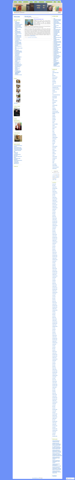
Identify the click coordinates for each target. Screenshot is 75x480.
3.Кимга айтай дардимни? (18, 148)
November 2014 (54, 289)
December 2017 (54, 237)
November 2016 (54, 256)
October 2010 (54, 357)
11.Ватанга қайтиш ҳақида (18, 160)
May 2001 (53, 434)
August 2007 (54, 403)
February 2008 (54, 394)
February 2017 (54, 252)
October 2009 (54, 373)
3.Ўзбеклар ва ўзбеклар (18, 24)
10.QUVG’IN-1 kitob (56, 30)
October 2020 (54, 200)
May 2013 (53, 314)
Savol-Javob (29, 37)
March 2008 (54, 393)
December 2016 (54, 255)
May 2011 (53, 348)
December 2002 (54, 425)
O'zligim (53, 125)
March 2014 (54, 301)
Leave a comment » (34, 37)
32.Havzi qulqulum (56, 55)
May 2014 (53, 298)
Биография (54, 81)
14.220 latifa (55, 34)
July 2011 (53, 345)
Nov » (55, 179)
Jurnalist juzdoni (54, 105)
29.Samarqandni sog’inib (57, 52)
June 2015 (54, 280)
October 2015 (54, 274)
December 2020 (54, 198)
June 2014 (54, 296)
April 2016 (53, 265)
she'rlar (53, 149)
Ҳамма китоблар (54, 137)
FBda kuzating (17, 16)
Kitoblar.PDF (54, 109)
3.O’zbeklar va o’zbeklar (57, 20)
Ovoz (31, 1)
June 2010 (54, 363)
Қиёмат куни (54, 135)
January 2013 (54, 320)
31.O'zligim (55, 54)
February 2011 (54, 351)
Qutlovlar (53, 140)
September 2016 (54, 259)
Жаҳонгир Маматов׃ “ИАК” (56, 445)
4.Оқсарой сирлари (18, 25)
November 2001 (54, 428)
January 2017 (54, 253)
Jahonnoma (18, 5)
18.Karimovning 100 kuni (57, 41)
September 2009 (54, 375)
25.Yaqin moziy (56, 48)
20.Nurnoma (55, 43)
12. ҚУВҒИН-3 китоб (18, 37)
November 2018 (54, 222)
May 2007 (53, 406)
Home (15, 1)
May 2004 (53, 419)
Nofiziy (53, 122)
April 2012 (53, 332)
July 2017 (53, 244)
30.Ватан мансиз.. (18, 61)
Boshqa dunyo (54, 78)
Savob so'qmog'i (54, 146)
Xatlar (53, 162)
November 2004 (54, 416)
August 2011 (54, 344)
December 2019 (54, 204)
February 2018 (54, 234)
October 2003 (54, 422)
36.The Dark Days (17, 70)
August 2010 (54, 360)
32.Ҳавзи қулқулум (18, 63)
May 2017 (53, 247)
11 (56, 174)
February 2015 (54, 284)
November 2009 (54, 372)
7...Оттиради (16, 153)
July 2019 (53, 210)
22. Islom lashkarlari (57, 45)
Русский (53, 90)
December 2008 (54, 384)
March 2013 (54, 317)
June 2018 (54, 228)
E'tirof (53, 99)
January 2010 (54, 369)
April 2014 (53, 299)
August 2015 (54, 277)
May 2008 (53, 390)
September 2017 (54, 241)
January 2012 (54, 336)
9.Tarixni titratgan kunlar (57, 29)
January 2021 (54, 197)
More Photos (16, 103)
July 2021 (53, 194)
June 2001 (54, 433)
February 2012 (54, 335)
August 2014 (54, 293)
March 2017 (54, 250)
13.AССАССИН (17, 38)
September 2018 (54, 225)
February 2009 (54, 381)
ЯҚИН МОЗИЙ (54, 97)
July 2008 (53, 388)
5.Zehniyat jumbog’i (56, 22)
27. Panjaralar (56, 50)
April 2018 (53, 231)
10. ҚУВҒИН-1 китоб (18, 35)
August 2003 (54, 424)
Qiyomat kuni (54, 138)
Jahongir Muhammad (55, 440)
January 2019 (54, 219)
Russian (53, 143)
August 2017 (54, 243)
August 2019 (54, 209)
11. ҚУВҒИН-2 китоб (18, 36)
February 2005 (54, 415)
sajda (53, 144)
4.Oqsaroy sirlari (56, 21)
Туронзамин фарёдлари (56, 94)
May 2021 (53, 195)
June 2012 (54, 329)
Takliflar (53, 152)
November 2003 (54, 421)
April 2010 (53, 366)
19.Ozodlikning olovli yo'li (57, 42)
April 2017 (53, 249)
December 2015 (54, 271)
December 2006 (54, 409)
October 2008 (54, 387)
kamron (53, 106)
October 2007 (54, 400)
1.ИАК (16, 21)
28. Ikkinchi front (56, 51)
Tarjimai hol (54, 153)
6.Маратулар (16, 152)
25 (56, 177)
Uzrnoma (53, 159)
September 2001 (54, 430)
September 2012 (54, 326)
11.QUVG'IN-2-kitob (56, 31)
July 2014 (53, 295)
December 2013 (54, 305)
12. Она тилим (16, 161)
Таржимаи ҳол (49, 1)
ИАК (53, 84)
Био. (59, 1)
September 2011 (54, 342)
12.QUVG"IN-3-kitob (57, 32)
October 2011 (54, 341)
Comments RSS (22, 12)
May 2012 (53, 330)
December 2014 (54, 287)
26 (57, 177)
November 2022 (54, 188)
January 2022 (54, 191)
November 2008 (54, 385)
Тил (52, 93)
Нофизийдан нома (55, 87)
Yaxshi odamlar (54, 165)
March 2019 (54, 216)
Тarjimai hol (41, 1)
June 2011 (54, 347)
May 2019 (53, 213)
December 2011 (54, 338)
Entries (17, 12)
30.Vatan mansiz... (56, 53)
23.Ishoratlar (55, 46)
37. (18, 72)
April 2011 (53, 350)
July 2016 (53, 262)
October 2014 (54, 290)
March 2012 (54, 333)
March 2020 (54, 203)
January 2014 (54, 304)
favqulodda (54, 102)
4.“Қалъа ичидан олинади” (18, 149)
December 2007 (54, 397)
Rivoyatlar (53, 141)
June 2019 (54, 212)
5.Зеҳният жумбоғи (18, 26)
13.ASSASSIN (56, 33)
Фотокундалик (54, 96)
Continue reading (33, 35)
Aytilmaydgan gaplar (55, 72)
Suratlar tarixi (54, 150)
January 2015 (54, 286)
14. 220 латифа (17, 39)
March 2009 (54, 379)
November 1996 (54, 436)
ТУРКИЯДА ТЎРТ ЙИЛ (55, 441)
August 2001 (54, 431)
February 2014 (54, 302)
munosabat (54, 119)
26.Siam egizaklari (56, 49)
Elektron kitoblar (54, 100)
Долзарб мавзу (28, 16)
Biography (53, 75)
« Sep (53, 179)
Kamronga (54, 108)
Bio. (55, 1)
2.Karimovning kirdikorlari (57, 19)
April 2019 (53, 215)
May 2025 (53, 185)
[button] (29, 22)
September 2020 (54, 201)
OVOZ (53, 131)
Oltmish (53, 128)
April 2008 (53, 391)
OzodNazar (54, 134)
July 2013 (53, 311)
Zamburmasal (54, 168)
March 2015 (54, 283)
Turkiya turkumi (54, 156)
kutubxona (54, 116)
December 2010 (54, 354)
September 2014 (54, 292)
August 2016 (54, 261)
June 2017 (54, 246)
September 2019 (54, 207)
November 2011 (54, 339)
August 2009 (54, 376)
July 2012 (53, 327)
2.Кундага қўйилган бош (17, 147)
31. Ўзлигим (17, 62)
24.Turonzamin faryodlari (57, 47)
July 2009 (53, 378)
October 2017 (54, 240)
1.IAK (54, 18)
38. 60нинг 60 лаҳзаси (18, 74)
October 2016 (54, 258)
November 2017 (54, 238)
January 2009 (54, 382)
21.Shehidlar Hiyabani (57, 44)
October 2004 (54, 418)
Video (36, 1)
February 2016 (54, 268)
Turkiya (53, 155)
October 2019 (54, 206)
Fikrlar (53, 103)
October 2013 (54, 308)
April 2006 (53, 412)
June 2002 (54, 427)
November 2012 (54, 323)
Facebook (54, 475)
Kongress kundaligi (55, 111)
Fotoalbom (26, 1)
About (20, 1)
